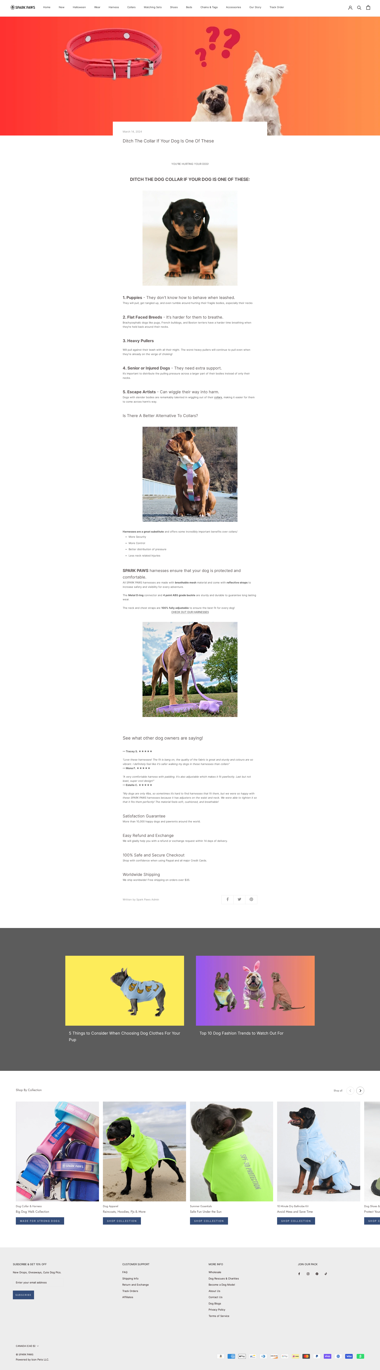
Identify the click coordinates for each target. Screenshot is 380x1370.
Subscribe (23, 1295)
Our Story (255, 7)
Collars (131, 7)
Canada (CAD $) (25, 1345)
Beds (189, 7)
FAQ (124, 1272)
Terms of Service (219, 1315)
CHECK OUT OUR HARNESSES (190, 612)
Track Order (277, 7)
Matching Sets (153, 7)
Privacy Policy (217, 1309)
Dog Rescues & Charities (224, 1278)
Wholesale (215, 1272)
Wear (97, 7)
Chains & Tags (209, 7)
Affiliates (127, 1297)
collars (218, 397)
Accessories (233, 7)
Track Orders (130, 1291)
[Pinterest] (317, 1274)
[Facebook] (299, 1274)
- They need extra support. (172, 368)
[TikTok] (326, 1274)
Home (46, 7)
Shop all (338, 1090)
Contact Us (215, 1297)
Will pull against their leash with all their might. (152, 349)
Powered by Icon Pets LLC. (32, 1359)
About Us (214, 1291)
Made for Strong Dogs (40, 1220)
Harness (114, 7)
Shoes (174, 7)
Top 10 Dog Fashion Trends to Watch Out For (241, 1033)
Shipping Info (130, 1278)
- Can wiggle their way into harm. (171, 392)
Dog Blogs (215, 1303)
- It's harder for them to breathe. (173, 317)
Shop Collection (122, 1220)
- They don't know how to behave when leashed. (179, 297)
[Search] (359, 7)
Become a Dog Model (222, 1284)
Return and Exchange (135, 1284)
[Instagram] (308, 1274)
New (62, 7)
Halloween (79, 7)
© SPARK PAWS (24, 1354)
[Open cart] (368, 7)
